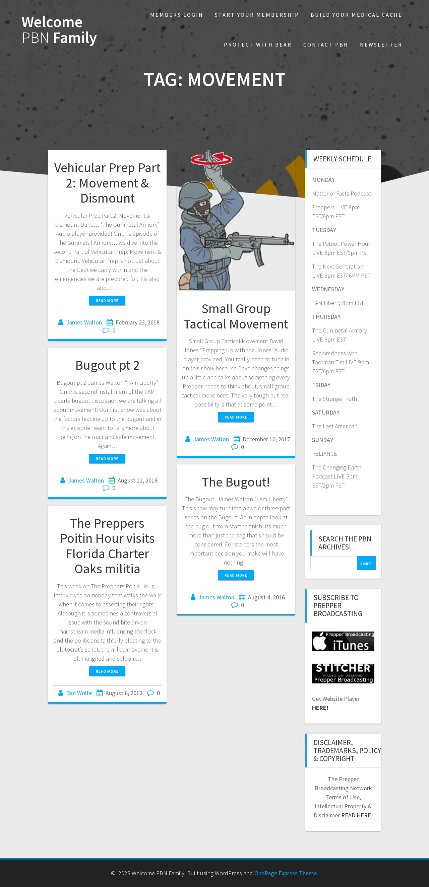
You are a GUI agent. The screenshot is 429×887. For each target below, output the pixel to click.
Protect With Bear (258, 44)
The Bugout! (236, 481)
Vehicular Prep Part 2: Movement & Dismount (107, 182)
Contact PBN (326, 44)
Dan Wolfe (79, 693)
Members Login (176, 14)
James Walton (84, 322)
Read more (107, 300)
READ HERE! (357, 815)
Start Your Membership (257, 14)
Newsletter (381, 44)
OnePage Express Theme (285, 873)
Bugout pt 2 (107, 365)
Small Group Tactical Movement (236, 316)
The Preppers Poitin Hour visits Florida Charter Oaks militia (107, 546)
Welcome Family (59, 30)
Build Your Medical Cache (357, 14)
